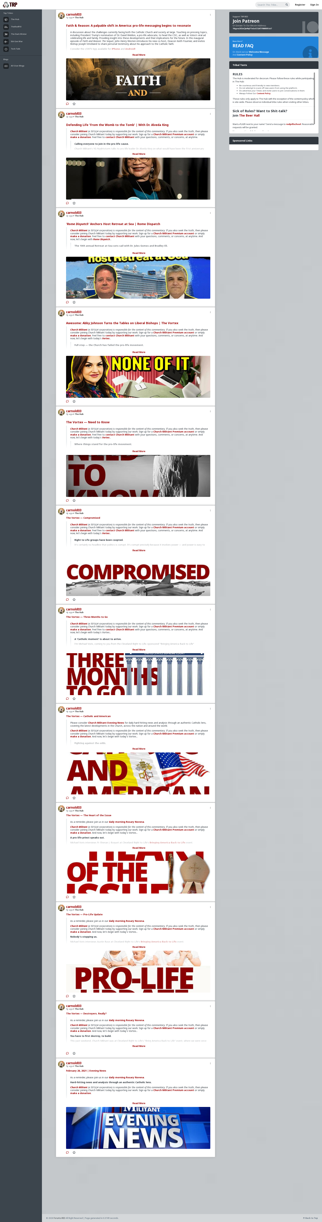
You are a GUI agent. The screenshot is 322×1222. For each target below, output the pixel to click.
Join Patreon (246, 21)
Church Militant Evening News (106, 722)
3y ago (69, 315)
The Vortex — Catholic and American (88, 716)
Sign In (314, 4)
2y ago (69, 116)
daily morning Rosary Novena (126, 821)
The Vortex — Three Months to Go (87, 616)
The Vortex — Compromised (83, 517)
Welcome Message (259, 51)
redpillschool (293, 124)
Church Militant (78, 131)
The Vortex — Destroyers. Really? (86, 1013)
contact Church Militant (119, 137)
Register (300, 4)
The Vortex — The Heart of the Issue (88, 815)
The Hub (79, 17)
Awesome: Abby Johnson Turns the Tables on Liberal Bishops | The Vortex (122, 323)
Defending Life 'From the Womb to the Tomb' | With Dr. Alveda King (117, 125)
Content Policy (245, 54)
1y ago (69, 17)
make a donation (80, 137)
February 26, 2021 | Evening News (86, 1070)
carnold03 (74, 14)
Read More (138, 54)
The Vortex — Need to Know (88, 422)
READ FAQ (243, 46)
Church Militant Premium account (173, 134)
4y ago (69, 513)
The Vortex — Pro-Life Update (84, 914)
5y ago (69, 810)
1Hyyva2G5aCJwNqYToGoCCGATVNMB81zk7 (252, 28)
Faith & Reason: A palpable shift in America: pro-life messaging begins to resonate (128, 25)
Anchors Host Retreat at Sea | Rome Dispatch (113, 224)
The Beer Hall (249, 115)
